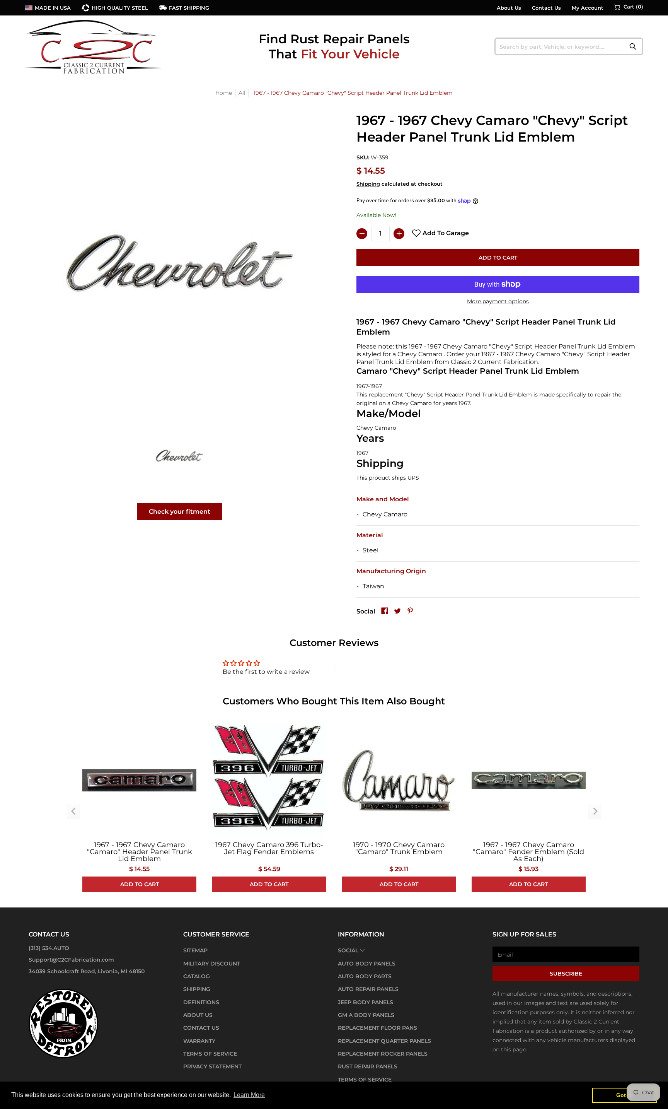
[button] (628, 7)
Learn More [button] (249, 1095)
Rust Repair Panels (367, 1066)
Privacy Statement (212, 1066)
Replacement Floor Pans (377, 1027)
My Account (587, 7)
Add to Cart (498, 257)
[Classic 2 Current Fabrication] (94, 46)
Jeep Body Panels (365, 1002)
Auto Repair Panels (368, 989)
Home (223, 92)
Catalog (196, 976)
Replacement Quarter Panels (384, 1040)
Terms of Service (210, 1053)
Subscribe (566, 973)
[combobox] (568, 46)
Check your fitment (179, 511)
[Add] (399, 233)
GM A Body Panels (366, 1015)
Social (348, 950)
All (242, 92)
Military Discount (211, 963)
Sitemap (195, 950)
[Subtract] (361, 233)
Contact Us (546, 7)
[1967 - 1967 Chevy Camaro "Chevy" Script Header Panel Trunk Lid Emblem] (179, 455)
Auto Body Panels (366, 963)
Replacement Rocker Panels (383, 1053)
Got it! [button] (624, 1095)
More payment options (498, 301)
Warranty (199, 1040)
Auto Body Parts (365, 976)
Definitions (201, 1002)
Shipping (368, 184)
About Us (509, 7)
